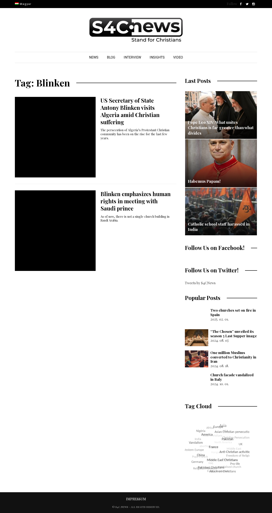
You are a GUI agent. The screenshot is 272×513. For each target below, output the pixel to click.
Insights (157, 57)
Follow (232, 3)
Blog (111, 57)
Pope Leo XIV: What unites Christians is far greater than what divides (221, 127)
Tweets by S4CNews (200, 283)
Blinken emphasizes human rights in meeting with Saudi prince (136, 201)
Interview (132, 57)
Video (178, 57)
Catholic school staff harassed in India (218, 226)
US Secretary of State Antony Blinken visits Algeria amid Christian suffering (130, 111)
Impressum (136, 499)
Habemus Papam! (204, 181)
